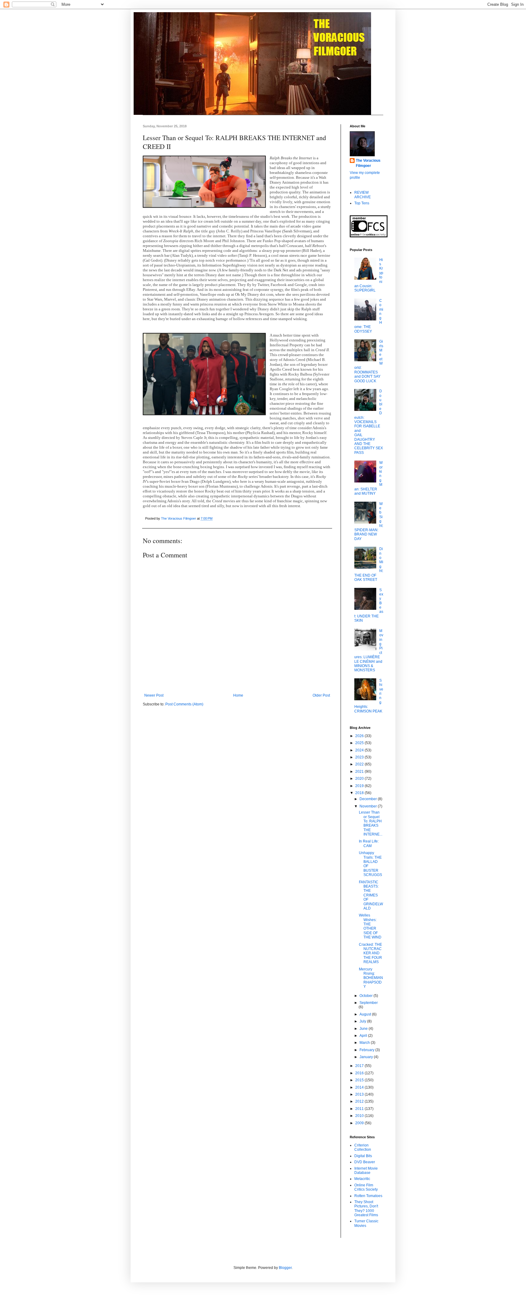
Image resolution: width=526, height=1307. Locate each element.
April (363, 1035)
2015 (360, 1080)
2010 (360, 1116)
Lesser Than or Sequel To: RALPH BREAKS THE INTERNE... (370, 823)
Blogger (285, 1268)
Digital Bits (363, 1156)
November (368, 806)
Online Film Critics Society (366, 1187)
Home (238, 695)
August (365, 1014)
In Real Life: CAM (369, 843)
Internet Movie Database (366, 1170)
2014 (360, 1087)
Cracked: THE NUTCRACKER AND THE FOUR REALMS (370, 953)
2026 (360, 736)
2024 (360, 750)
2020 (360, 778)
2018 (360, 793)
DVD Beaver (364, 1162)
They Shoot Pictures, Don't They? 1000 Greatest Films (366, 1208)
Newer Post (153, 695)
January (366, 1057)
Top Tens (361, 203)
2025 (360, 743)
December (368, 799)
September (368, 1003)
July (363, 1021)
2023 (360, 757)
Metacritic (362, 1179)
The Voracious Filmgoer (368, 163)
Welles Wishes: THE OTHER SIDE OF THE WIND (370, 926)
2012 (360, 1101)
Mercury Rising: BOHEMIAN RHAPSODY (371, 978)
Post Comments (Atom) (184, 704)
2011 (360, 1109)
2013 (360, 1094)
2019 (360, 786)
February (367, 1050)
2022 (360, 764)
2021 (360, 771)
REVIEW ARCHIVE (362, 194)
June (364, 1028)
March (365, 1042)
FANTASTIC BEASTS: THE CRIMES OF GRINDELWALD (371, 895)
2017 (360, 1066)
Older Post (321, 695)
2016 (360, 1073)
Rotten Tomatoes (368, 1196)
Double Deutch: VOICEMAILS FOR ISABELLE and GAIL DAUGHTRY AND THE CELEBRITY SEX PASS (368, 421)
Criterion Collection (362, 1147)
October (366, 996)
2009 (360, 1123)
